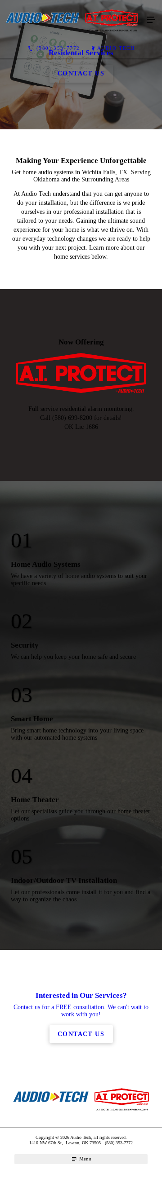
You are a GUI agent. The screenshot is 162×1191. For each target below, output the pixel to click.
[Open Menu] (151, 20)
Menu (84, 1158)
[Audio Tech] (72, 20)
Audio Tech (116, 48)
